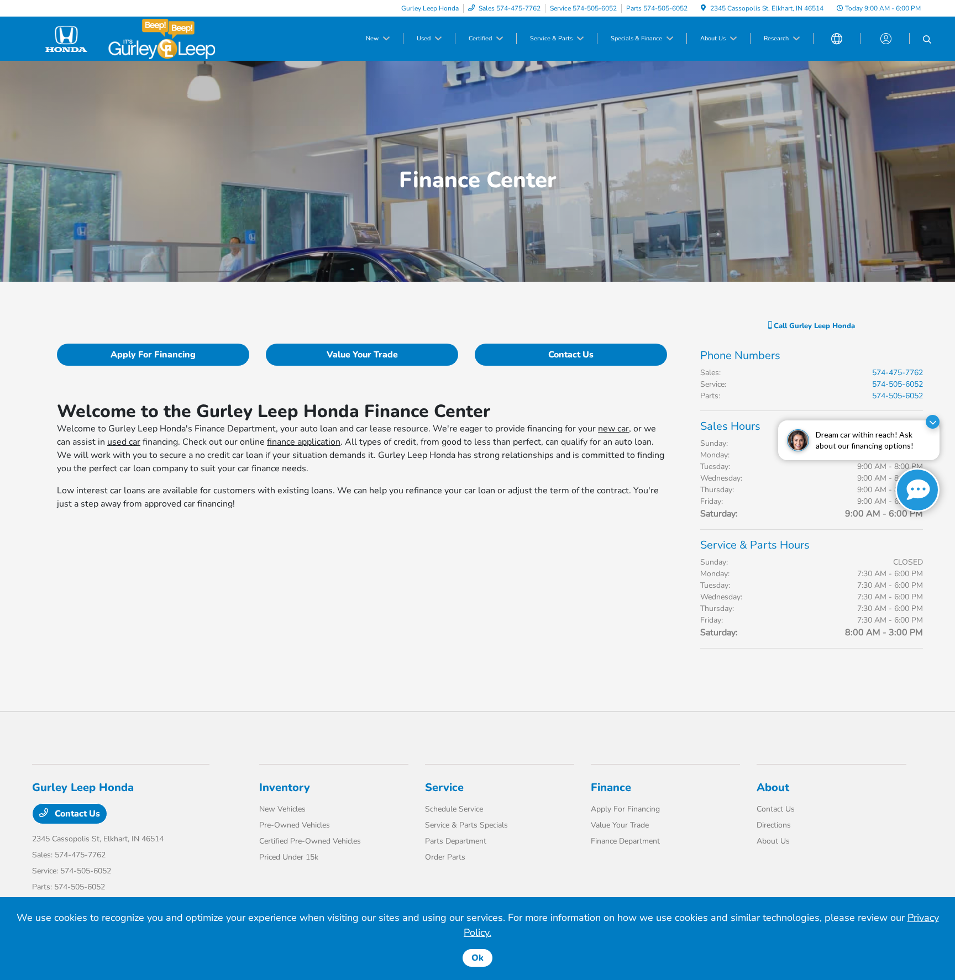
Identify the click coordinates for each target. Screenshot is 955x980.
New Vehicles (282, 809)
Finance (611, 787)
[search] (927, 40)
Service (444, 787)
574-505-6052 (897, 384)
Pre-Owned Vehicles (294, 825)
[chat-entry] (917, 490)
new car (613, 429)
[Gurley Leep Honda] (127, 38)
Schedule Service (454, 809)
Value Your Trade (362, 355)
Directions (774, 825)
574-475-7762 (897, 372)
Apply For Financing (153, 355)
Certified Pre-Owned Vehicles (310, 841)
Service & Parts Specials (466, 825)
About (773, 787)
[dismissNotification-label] (933, 422)
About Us (773, 841)
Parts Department (455, 841)
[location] (703, 8)
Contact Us (571, 355)
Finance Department (625, 841)
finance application (303, 442)
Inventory (284, 787)
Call (813, 326)
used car (123, 442)
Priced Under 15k (288, 857)
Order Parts (445, 857)
